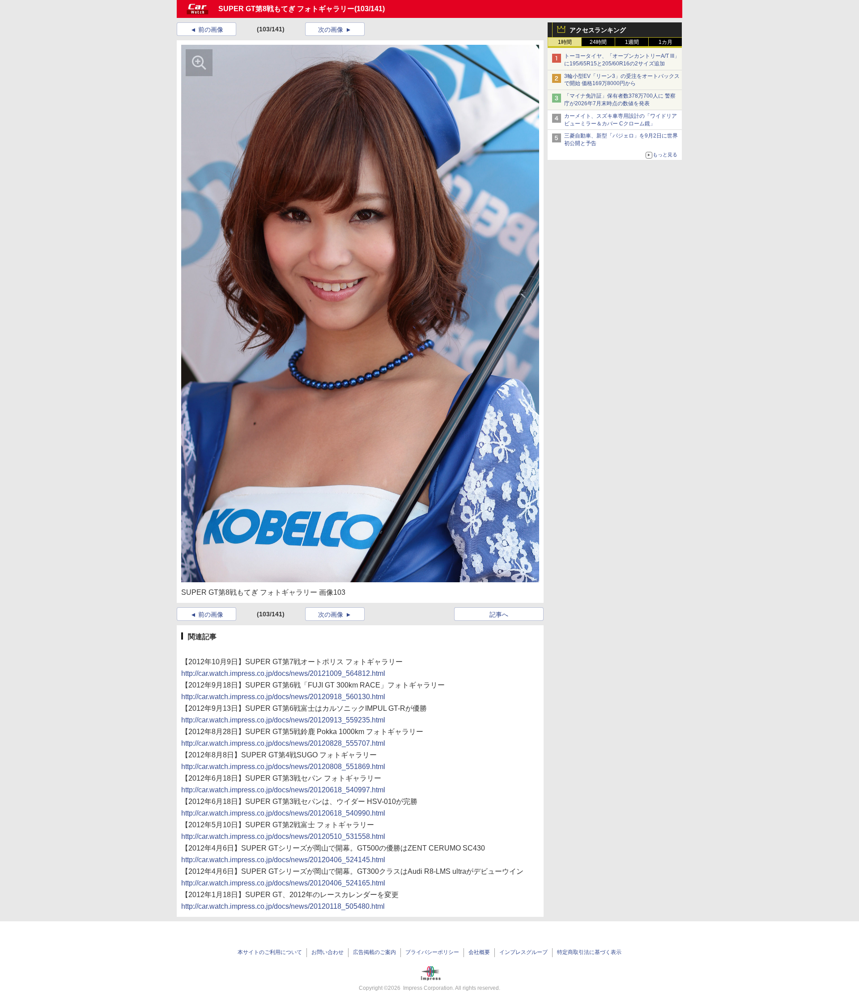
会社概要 (479, 952)
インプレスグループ (523, 952)
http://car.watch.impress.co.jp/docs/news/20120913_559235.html (283, 720)
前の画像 (210, 29)
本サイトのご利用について (270, 952)
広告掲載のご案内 (374, 952)
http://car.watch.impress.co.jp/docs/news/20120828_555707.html (283, 743)
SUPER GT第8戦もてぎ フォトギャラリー (286, 9)
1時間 (565, 42)
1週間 (632, 42)
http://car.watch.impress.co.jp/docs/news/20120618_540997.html (283, 790)
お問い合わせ (327, 952)
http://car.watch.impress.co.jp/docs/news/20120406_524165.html (283, 883)
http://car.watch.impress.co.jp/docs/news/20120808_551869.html (283, 766)
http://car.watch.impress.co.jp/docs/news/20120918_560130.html (283, 696)
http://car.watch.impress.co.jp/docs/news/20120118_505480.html (283, 906)
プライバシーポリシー (432, 952)
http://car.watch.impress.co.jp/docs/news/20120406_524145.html (283, 860)
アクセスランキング (598, 30)
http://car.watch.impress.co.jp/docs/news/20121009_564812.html (283, 673)
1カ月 (665, 42)
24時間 (598, 42)
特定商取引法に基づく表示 (589, 952)
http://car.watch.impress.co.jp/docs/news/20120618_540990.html (283, 813)
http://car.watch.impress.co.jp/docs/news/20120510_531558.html (283, 836)
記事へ (498, 614)
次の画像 (330, 29)
